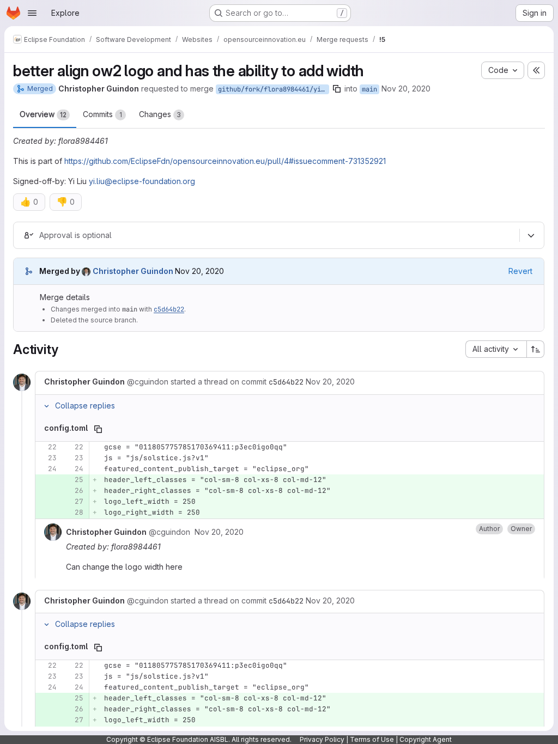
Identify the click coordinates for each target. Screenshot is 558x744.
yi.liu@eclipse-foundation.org (142, 181)
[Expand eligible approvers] (530, 235)
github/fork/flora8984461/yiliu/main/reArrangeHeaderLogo (273, 89)
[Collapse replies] (46, 405)
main (369, 89)
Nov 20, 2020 (405, 88)
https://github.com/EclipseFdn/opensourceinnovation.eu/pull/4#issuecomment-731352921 (225, 161)
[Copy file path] (98, 429)
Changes (160, 114)
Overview (43, 114)
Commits (102, 114)
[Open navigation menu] (32, 13)
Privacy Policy (322, 739)
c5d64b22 (169, 309)
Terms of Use (372, 739)
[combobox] (495, 349)
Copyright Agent (425, 739)
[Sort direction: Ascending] (535, 349)
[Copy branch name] (336, 88)
